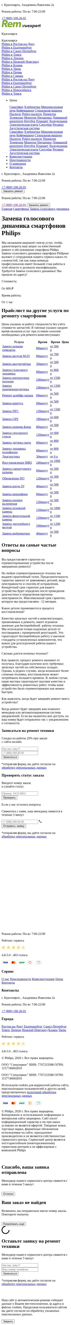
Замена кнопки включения (12, 502)
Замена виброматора (16, 533)
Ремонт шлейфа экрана (17, 395)
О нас (5, 979)
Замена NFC (10, 411)
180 (42, 419)
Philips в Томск (11, 54)
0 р (54, 456)
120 (42, 411)
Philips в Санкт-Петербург (19, 51)
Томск (6, 1030)
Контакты (16, 167)
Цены (59, 979)
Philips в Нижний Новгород (20, 61)
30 (42, 364)
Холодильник (58, 121)
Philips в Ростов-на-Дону (18, 44)
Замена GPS (10, 419)
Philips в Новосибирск (16, 90)
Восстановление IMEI (17, 462)
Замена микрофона (15, 494)
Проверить (9, 797)
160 (42, 525)
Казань (53, 1030)
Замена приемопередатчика (15, 387)
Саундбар (45, 124)
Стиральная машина (48, 110)
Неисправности (20, 160)
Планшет (42, 121)
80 (42, 348)
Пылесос (15, 114)
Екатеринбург (33, 1026)
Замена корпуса (12, 403)
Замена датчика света (16, 442)
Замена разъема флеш (16, 426)
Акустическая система (24, 128)
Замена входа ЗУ (13, 486)
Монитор (30, 117)
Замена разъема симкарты (12, 348)
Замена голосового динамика (49, 209)
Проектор (49, 114)
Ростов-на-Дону (12, 1026)
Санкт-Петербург (55, 1026)
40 (42, 486)
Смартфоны (21, 209)
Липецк (16, 1030)
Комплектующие (20, 156)
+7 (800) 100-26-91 (14, 18)
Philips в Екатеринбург (17, 47)
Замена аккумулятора (16, 364)
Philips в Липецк (13, 58)
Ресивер (58, 124)
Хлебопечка (32, 107)
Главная (7, 209)
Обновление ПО (13, 478)
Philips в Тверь (11, 68)
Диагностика (11, 456)
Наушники (44, 117)
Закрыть (8, 1321)
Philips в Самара (12, 76)
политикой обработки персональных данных (29, 1093)
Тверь (62, 1030)
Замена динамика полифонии (14, 450)
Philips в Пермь (12, 72)
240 (42, 379)
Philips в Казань (12, 65)
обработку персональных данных (24, 767)
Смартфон (16, 107)
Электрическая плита (23, 124)
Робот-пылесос (32, 114)
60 (42, 371)
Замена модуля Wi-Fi (16, 356)
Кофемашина (25, 110)
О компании (17, 163)
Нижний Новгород (35, 1030)
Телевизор (16, 117)
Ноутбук (29, 121)
